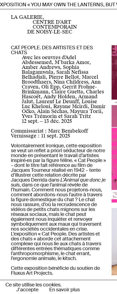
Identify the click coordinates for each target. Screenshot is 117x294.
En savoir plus (64, 289)
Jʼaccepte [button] (27, 289)
